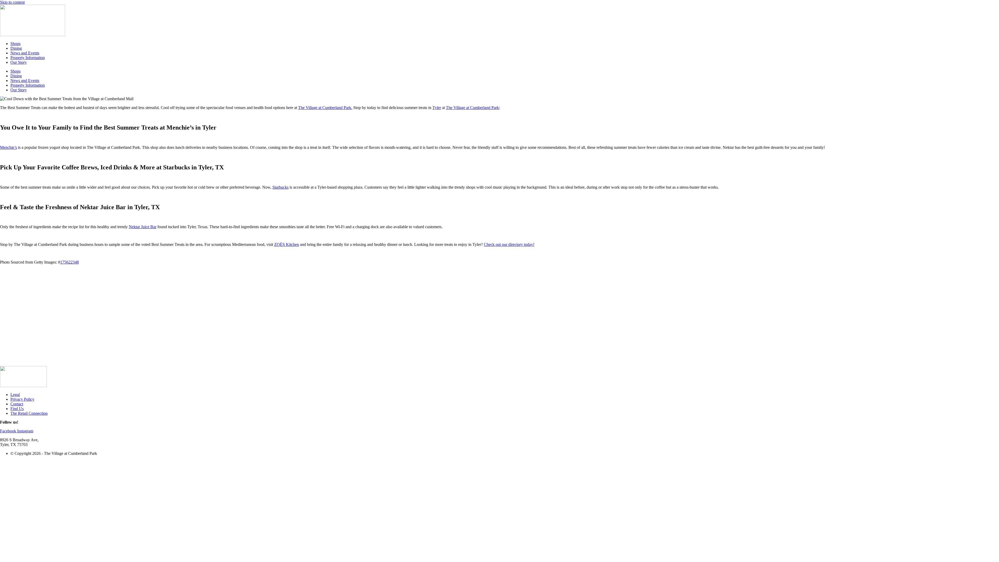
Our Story (18, 62)
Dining (16, 48)
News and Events (24, 53)
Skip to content (12, 2)
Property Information (27, 57)
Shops (15, 43)
